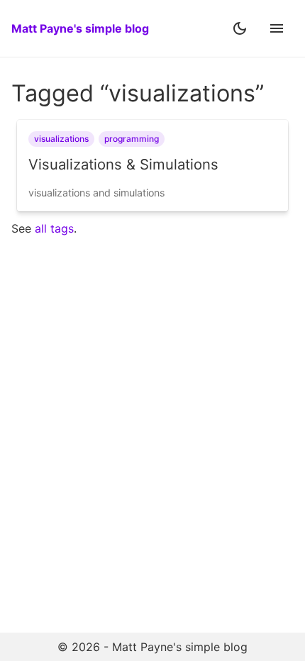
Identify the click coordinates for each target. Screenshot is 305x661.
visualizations (61, 138)
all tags (54, 228)
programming (131, 138)
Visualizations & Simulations (123, 164)
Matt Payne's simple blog (80, 28)
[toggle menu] (277, 28)
